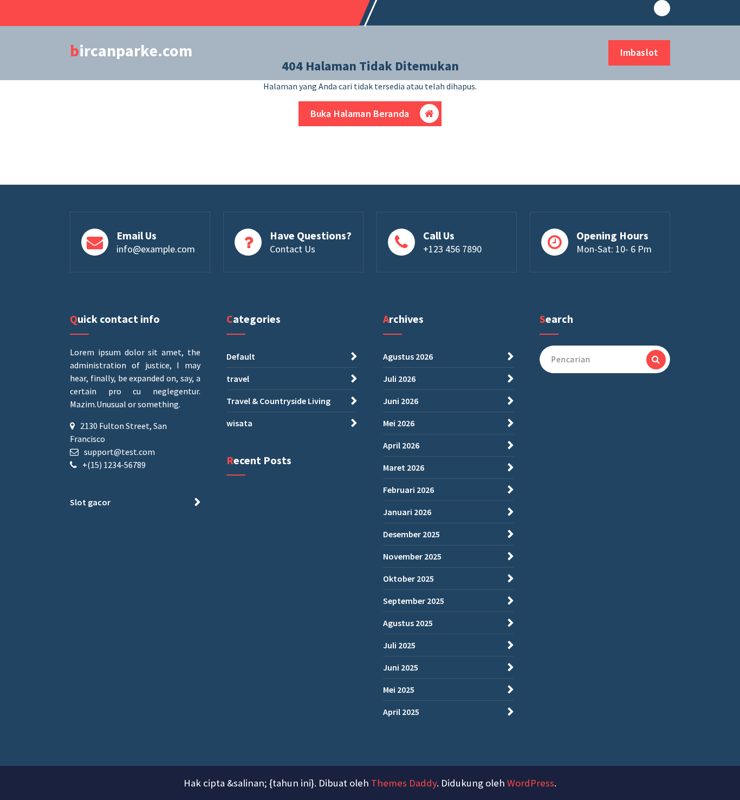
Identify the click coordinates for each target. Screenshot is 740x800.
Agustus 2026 (408, 356)
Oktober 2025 (408, 578)
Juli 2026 (399, 378)
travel (237, 378)
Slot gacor (90, 502)
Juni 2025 (400, 667)
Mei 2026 (398, 423)
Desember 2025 (411, 534)
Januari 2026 (407, 511)
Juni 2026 (400, 400)
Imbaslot (639, 52)
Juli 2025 (399, 645)
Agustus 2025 (408, 622)
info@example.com (155, 249)
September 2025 (413, 600)
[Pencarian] (656, 359)
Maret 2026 (403, 467)
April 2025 (401, 711)
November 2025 (412, 556)
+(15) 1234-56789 (114, 464)
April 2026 (401, 445)
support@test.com (119, 451)
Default (240, 356)
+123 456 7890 (452, 249)
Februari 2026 (408, 489)
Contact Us (292, 249)
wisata (239, 423)
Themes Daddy (404, 783)
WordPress (530, 783)
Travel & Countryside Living (278, 400)
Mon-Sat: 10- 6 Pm (614, 249)
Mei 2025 (398, 689)
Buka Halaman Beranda (359, 113)
